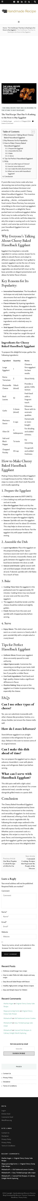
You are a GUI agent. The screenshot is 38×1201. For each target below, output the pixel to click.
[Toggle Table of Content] (32, 132)
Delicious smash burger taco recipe (15, 971)
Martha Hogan (7, 121)
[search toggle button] (35, 2)
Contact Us (7, 1073)
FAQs (6, 161)
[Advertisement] (19, 61)
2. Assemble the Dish (15, 151)
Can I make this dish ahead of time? (20, 169)
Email (4, 922)
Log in (4, 1111)
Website (5, 932)
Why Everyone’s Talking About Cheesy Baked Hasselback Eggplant (18, 136)
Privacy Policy (8, 1078)
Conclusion (8, 176)
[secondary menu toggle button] (2, 2)
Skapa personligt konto (12, 1011)
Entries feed (6, 1114)
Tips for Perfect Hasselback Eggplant (18, 158)
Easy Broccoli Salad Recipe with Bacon (16, 982)
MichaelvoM (8, 1018)
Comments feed (7, 1117)
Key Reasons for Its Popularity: (16, 140)
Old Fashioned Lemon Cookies (25, 1018)
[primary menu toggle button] (19, 22)
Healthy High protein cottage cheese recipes (18, 986)
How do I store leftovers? (16, 166)
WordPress (14, 1197)
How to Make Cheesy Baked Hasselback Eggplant (15, 144)
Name (4, 912)
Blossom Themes (21, 1195)
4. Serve (11, 156)
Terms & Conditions (10, 1086)
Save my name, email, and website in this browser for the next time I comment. (18, 946)
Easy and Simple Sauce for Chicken (15, 990)
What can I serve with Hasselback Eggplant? (19, 172)
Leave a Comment (7, 123)
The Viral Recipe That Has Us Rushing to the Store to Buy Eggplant (19, 109)
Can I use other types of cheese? (18, 164)
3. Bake (10, 153)
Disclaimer (6, 1082)
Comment (6, 891)
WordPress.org (7, 1120)
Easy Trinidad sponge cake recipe (23, 1173)
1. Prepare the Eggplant (15, 148)
